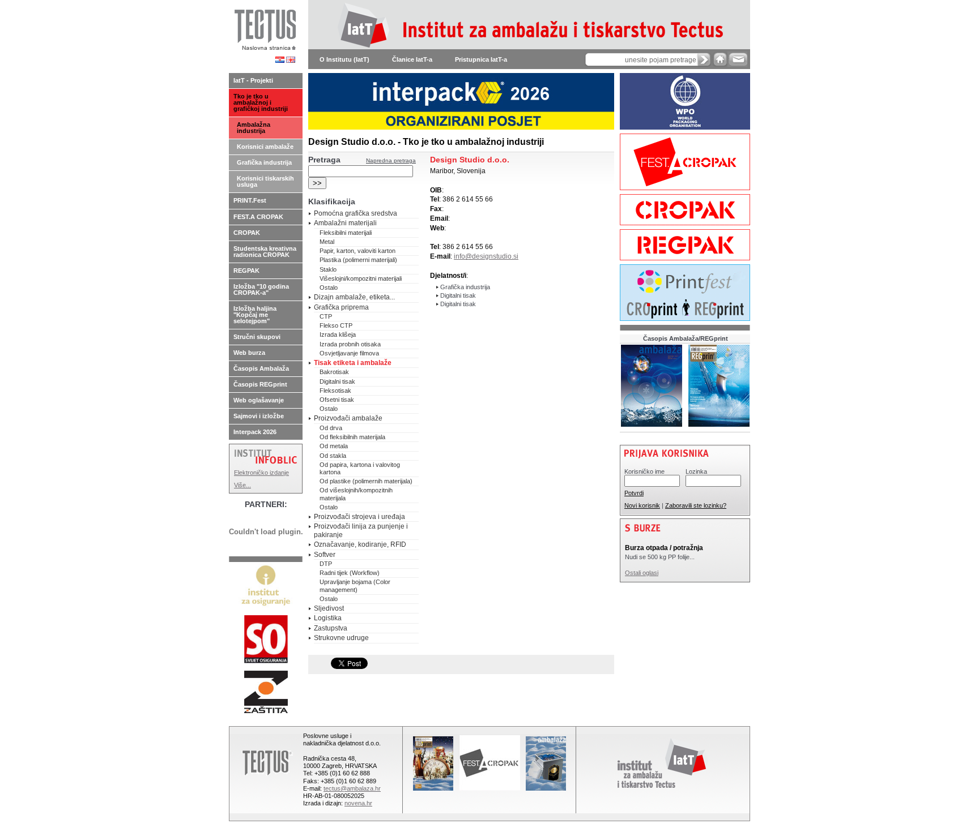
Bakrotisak (334, 371)
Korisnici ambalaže (265, 146)
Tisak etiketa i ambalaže (352, 363)
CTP (326, 316)
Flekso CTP (336, 325)
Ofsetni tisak (337, 399)
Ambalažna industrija (253, 127)
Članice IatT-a (412, 59)
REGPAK (246, 270)
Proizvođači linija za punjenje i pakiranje (361, 530)
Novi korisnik (642, 505)
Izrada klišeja (338, 334)
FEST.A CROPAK (258, 216)
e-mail (737, 59)
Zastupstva (330, 628)
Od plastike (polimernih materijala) (366, 481)
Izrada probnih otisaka (350, 344)
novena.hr (358, 803)
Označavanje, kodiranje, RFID (360, 544)
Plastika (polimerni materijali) (358, 259)
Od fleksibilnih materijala (352, 437)
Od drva (331, 427)
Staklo (328, 269)
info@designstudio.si (486, 256)
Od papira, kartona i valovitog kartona (360, 468)
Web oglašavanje (258, 400)
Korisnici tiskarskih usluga (265, 181)
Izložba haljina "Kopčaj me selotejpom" (254, 314)
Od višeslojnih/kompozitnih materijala (356, 494)
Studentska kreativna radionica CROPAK (264, 251)
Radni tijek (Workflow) (350, 572)
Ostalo (329, 287)
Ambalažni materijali (345, 223)
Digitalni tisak (337, 381)
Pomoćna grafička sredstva (355, 213)
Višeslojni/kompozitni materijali (361, 278)
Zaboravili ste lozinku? (695, 505)
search (704, 59)
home (720, 59)
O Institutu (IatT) (344, 59)
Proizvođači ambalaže (348, 418)
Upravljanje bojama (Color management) (355, 585)
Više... (242, 485)
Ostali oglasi (641, 572)
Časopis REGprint (260, 384)
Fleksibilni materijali (346, 232)
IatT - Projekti (253, 80)
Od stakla (333, 455)
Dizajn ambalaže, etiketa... (354, 297)
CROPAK (246, 232)
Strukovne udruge (341, 638)
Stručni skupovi (256, 336)
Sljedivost (329, 608)
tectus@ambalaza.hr (352, 788)
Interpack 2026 (254, 431)
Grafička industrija (264, 162)
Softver (324, 555)
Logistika (328, 618)
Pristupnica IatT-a (481, 59)
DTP (326, 563)
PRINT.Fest (249, 200)
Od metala (334, 446)
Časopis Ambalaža (261, 368)
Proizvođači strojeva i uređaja (359, 517)
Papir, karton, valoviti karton (357, 250)
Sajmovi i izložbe (258, 416)
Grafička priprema (341, 307)
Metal (327, 241)
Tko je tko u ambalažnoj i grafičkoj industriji (260, 102)
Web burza (249, 352)
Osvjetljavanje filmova (349, 353)
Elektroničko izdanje (261, 472)
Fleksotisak (335, 390)
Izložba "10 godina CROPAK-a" (261, 289)
